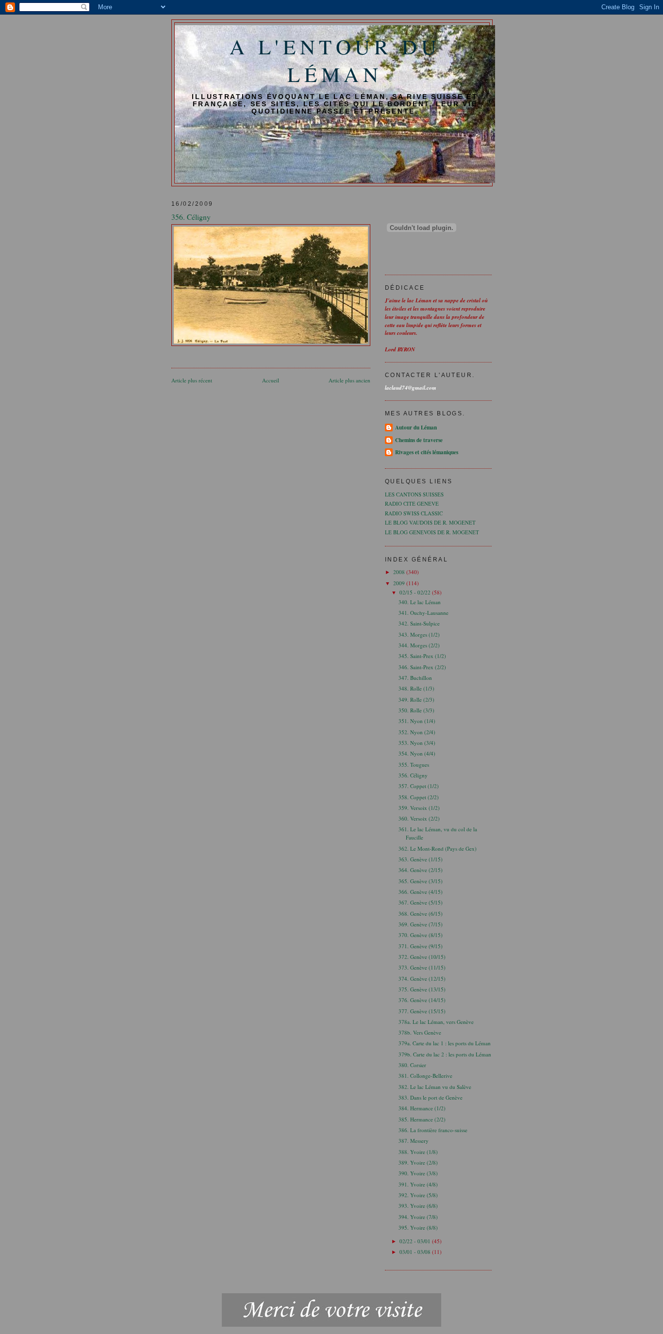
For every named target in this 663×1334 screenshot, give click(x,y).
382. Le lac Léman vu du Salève (434, 1086)
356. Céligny (413, 775)
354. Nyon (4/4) (416, 753)
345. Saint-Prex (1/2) (422, 655)
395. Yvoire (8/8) (418, 1227)
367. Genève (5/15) (420, 902)
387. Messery (413, 1140)
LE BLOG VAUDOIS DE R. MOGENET (430, 522)
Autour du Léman (416, 427)
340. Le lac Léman (419, 602)
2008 (399, 572)
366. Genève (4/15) (420, 891)
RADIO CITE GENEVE (412, 503)
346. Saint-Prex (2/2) (422, 667)
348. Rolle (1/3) (416, 688)
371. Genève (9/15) (420, 946)
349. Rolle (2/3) (416, 699)
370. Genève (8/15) (420, 935)
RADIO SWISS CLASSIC (414, 513)
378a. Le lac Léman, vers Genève (436, 1021)
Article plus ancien (349, 380)
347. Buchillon (415, 677)
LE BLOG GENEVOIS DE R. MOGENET (432, 532)
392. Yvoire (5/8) (418, 1195)
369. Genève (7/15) (420, 924)
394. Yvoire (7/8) (418, 1216)
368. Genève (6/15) (420, 913)
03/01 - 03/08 (415, 1251)
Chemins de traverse (419, 440)
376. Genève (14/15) (422, 1000)
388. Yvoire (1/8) (418, 1151)
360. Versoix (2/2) (419, 818)
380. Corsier (412, 1065)
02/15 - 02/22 (415, 592)
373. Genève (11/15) (422, 967)
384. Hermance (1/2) (422, 1108)
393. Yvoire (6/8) (418, 1205)
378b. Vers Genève (419, 1032)
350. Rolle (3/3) (416, 710)
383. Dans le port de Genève (430, 1097)
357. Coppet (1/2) (418, 786)
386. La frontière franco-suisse (432, 1130)
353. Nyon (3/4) (416, 742)
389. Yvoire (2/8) (418, 1162)
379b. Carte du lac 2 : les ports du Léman (444, 1054)
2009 (399, 583)
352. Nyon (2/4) (416, 732)
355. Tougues (413, 764)
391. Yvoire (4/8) (418, 1184)
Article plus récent (191, 380)
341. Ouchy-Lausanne (423, 612)
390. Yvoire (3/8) (418, 1173)
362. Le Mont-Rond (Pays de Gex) (437, 848)
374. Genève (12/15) (422, 978)
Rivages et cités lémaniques (426, 452)
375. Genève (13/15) (422, 989)
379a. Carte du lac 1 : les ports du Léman (444, 1043)
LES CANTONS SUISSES (414, 494)
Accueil (270, 380)
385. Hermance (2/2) (422, 1119)
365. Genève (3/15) (420, 881)
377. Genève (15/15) (422, 1011)
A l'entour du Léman (335, 60)
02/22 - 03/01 (415, 1241)
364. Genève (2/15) (420, 869)
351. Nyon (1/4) (416, 721)
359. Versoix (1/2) (419, 807)
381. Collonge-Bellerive (425, 1075)
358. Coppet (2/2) (418, 797)
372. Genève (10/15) (422, 956)
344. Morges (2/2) (419, 645)
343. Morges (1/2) (419, 634)
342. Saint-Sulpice (419, 623)
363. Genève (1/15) (420, 859)
